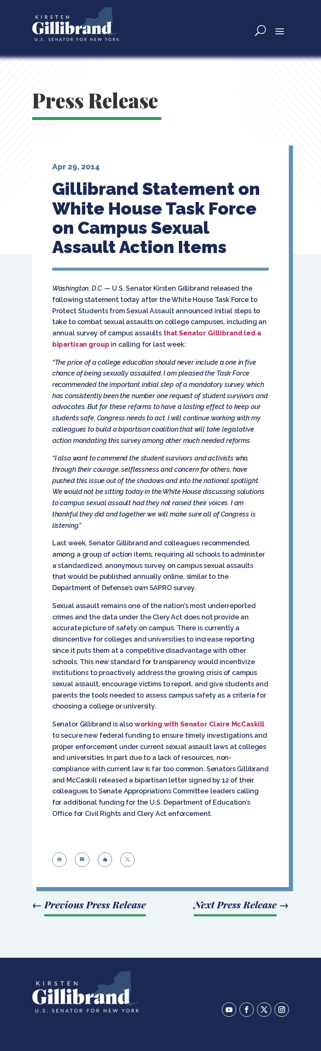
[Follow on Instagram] (282, 1009)
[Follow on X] (264, 1009)
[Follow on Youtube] (229, 1009)
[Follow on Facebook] (246, 1009)
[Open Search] (260, 30)
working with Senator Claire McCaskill (200, 724)
